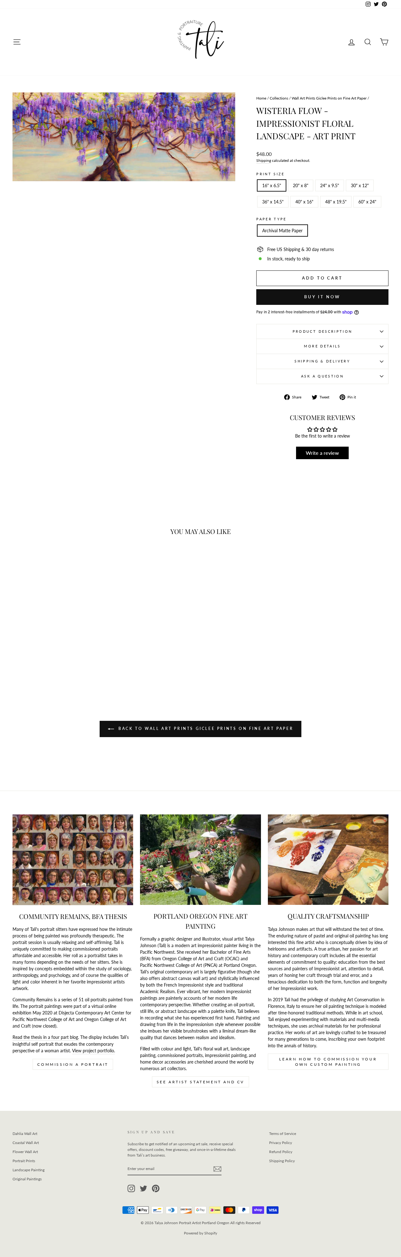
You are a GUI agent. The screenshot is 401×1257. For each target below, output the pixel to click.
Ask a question (322, 376)
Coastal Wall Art (26, 1142)
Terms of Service (282, 1133)
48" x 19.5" (335, 201)
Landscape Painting (28, 1169)
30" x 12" (360, 185)
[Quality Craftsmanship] (328, 859)
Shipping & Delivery (322, 361)
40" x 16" (304, 201)
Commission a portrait (72, 1064)
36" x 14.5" (273, 201)
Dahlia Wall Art (25, 1133)
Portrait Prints (24, 1160)
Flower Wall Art (25, 1151)
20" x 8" (300, 185)
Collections (279, 98)
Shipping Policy (282, 1160)
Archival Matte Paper (282, 230)
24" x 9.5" (329, 185)
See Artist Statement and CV (200, 1082)
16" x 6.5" (271, 185)
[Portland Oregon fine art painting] (200, 859)
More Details (322, 346)
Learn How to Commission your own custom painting (328, 1062)
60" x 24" (367, 201)
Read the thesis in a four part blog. (46, 1037)
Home (261, 98)
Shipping (263, 160)
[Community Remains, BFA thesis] (73, 859)
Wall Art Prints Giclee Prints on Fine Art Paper (329, 98)
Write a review (322, 453)
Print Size (270, 174)
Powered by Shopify (200, 1233)
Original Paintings (27, 1179)
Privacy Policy (280, 1142)
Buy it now (322, 296)
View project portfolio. (93, 1050)
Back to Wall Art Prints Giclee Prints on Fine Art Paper (205, 728)
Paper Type (271, 219)
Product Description (322, 331)
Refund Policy (280, 1151)
